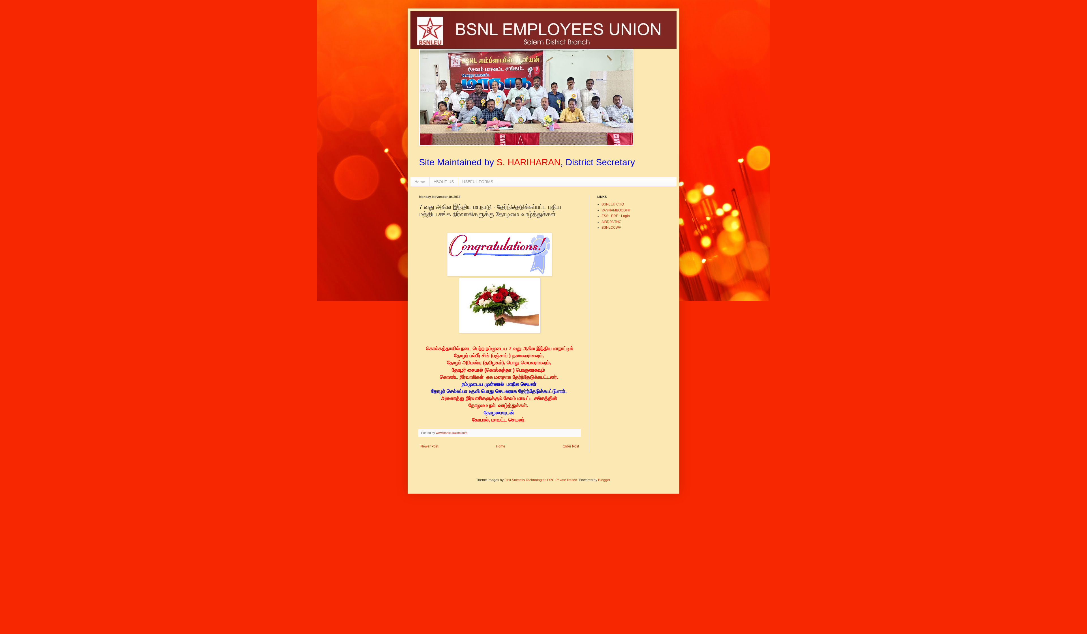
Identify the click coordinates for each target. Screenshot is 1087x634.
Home (419, 181)
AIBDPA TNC (611, 222)
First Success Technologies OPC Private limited (540, 480)
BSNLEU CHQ (613, 204)
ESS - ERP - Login (616, 216)
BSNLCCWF (611, 228)
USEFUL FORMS (477, 181)
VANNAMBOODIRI (616, 210)
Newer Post (429, 446)
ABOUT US (444, 181)
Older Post (571, 446)
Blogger (604, 480)
